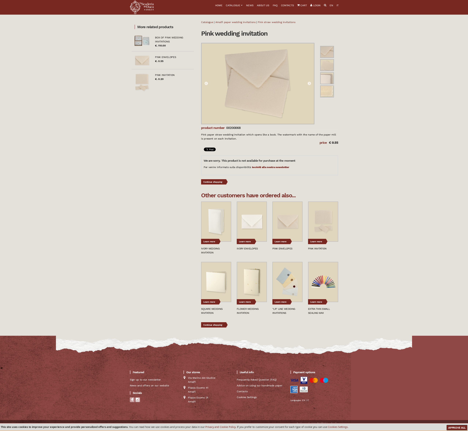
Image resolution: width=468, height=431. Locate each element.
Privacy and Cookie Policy (220, 427)
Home (218, 5)
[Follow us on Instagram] (137, 401)
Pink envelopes (165, 57)
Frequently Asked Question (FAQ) (256, 379)
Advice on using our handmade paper (259, 385)
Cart (303, 5)
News (249, 5)
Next (309, 83)
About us (263, 5)
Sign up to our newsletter (145, 379)
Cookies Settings (338, 427)
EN (331, 5)
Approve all (457, 427)
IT (338, 5)
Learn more (209, 241)
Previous (206, 83)
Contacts (287, 5)
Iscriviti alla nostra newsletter (270, 167)
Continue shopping (212, 182)
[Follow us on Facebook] (132, 401)
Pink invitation (165, 75)
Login (316, 5)
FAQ (275, 5)
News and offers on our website (149, 385)
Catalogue (233, 5)
